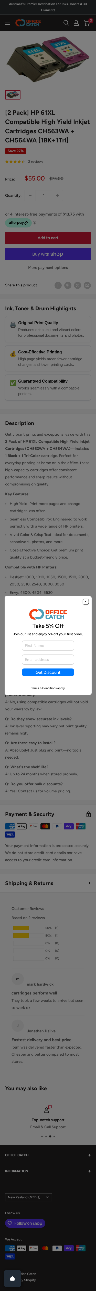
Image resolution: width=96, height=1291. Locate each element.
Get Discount (48, 672)
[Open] (12, 1278)
